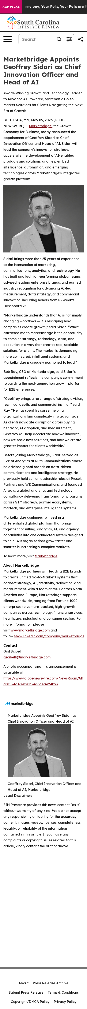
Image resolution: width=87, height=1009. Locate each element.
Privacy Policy (65, 1002)
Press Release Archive (50, 983)
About (24, 983)
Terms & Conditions (63, 992)
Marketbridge (40, 126)
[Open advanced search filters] (69, 39)
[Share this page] (81, 39)
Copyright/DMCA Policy (30, 1002)
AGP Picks (11, 7)
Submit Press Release (26, 992)
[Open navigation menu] (7, 39)
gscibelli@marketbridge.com (26, 657)
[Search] (59, 39)
